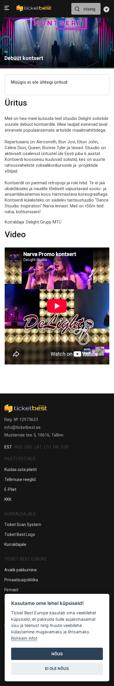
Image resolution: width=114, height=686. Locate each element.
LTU (47, 447)
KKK (7, 499)
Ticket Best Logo (19, 534)
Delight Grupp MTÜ (43, 222)
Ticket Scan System (22, 524)
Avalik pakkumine (20, 570)
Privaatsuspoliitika (21, 579)
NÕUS (57, 653)
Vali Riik (106, 9)
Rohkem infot (24, 638)
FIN (56, 447)
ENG (28, 447)
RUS (18, 447)
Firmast (11, 589)
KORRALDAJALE (20, 514)
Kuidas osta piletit (20, 469)
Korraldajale (15, 544)
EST (8, 447)
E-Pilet (10, 489)
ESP (65, 447)
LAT (38, 447)
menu (6, 8)
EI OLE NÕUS (57, 668)
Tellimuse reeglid (20, 479)
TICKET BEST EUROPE (25, 559)
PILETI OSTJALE (19, 458)
